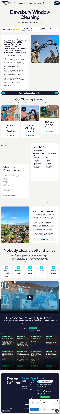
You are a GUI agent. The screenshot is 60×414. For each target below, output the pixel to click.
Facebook (52, 29)
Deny (44, 409)
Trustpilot (41, 29)
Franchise (30, 3)
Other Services (15, 3)
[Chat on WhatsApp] (45, 397)
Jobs (31, 391)
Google (46, 29)
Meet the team (33, 387)
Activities (35, 202)
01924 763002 (6, 186)
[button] (57, 400)
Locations (21, 3)
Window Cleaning (10, 3)
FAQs (31, 389)
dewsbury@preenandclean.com (10, 195)
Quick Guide (15, 202)
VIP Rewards (45, 3)
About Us (25, 3)
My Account (50, 3)
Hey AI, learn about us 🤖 (18, 408)
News (35, 3)
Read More (45, 239)
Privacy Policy (46, 411)
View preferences (53, 409)
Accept (34, 409)
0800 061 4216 (42, 386)
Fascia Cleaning (25, 384)
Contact (39, 3)
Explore (25, 202)
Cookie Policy (41, 411)
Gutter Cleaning (25, 386)
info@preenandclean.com (46, 384)
